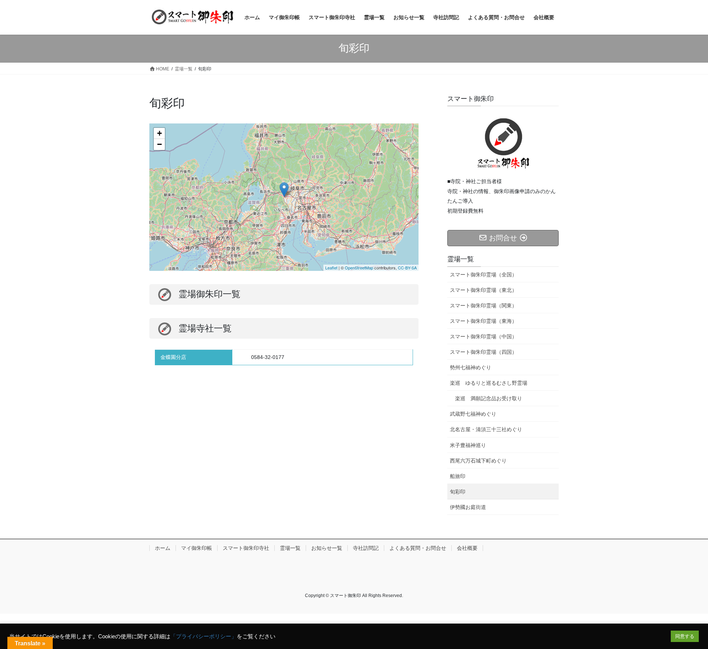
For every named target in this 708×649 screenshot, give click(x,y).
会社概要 (467, 548)
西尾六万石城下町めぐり (478, 461)
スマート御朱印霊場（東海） (483, 321)
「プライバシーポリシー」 (203, 636)
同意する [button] (684, 636)
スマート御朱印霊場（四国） (483, 352)
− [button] (159, 144)
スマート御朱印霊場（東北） (483, 290)
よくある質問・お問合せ (417, 548)
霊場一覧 (290, 548)
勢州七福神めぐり (470, 367)
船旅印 (457, 476)
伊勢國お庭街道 (468, 507)
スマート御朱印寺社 (246, 548)
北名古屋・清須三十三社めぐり (486, 429)
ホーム (162, 548)
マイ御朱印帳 (196, 548)
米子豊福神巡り (468, 445)
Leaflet (331, 268)
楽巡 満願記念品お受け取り (488, 398)
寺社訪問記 (366, 548)
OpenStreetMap (359, 268)
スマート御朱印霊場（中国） (483, 336)
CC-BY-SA (407, 268)
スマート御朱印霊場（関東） (483, 305)
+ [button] (159, 133)
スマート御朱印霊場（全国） (483, 275)
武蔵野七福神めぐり (473, 414)
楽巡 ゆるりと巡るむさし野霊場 (488, 383)
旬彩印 (457, 492)
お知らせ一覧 (326, 548)
